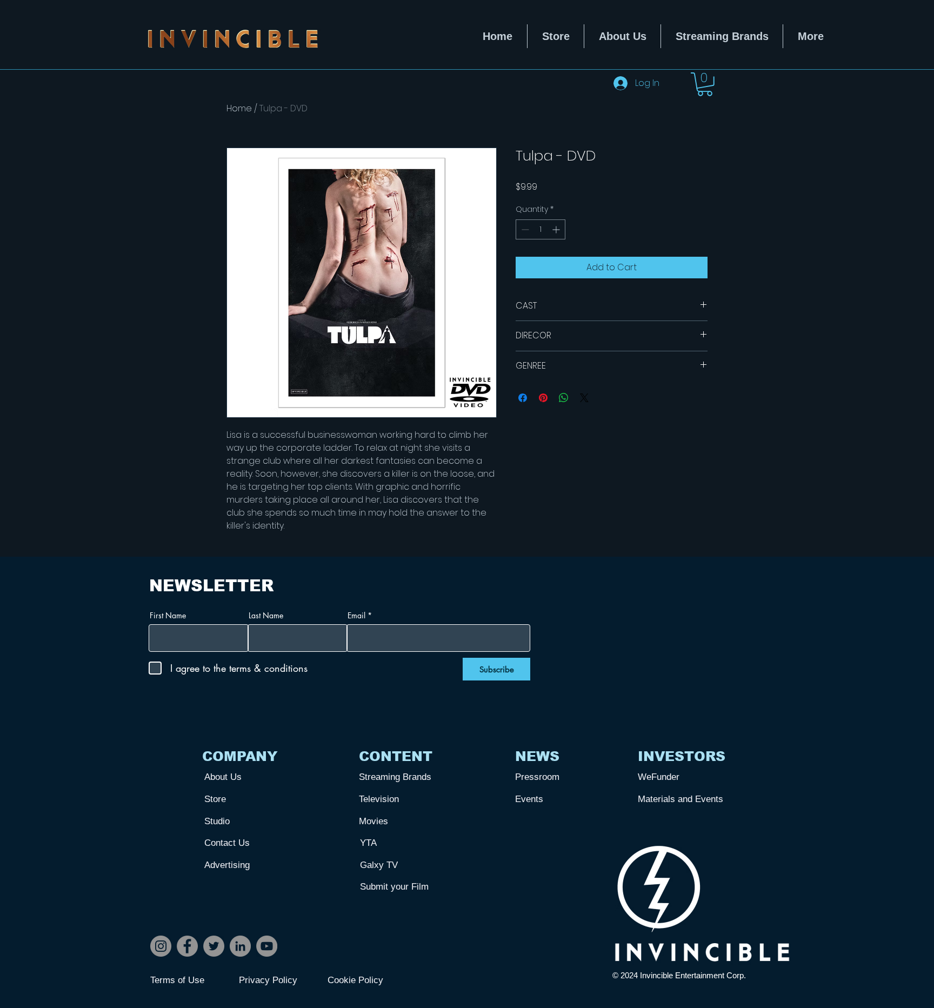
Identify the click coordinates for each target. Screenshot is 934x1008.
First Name (168, 615)
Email (356, 615)
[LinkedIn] (240, 946)
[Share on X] (584, 397)
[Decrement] (524, 229)
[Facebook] (187, 946)
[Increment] (557, 229)
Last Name (266, 615)
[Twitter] (213, 946)
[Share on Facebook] (522, 397)
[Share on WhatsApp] (563, 397)
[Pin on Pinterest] (543, 397)
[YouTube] (266, 946)
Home (239, 108)
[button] (705, 84)
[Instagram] (160, 946)
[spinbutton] (540, 229)
